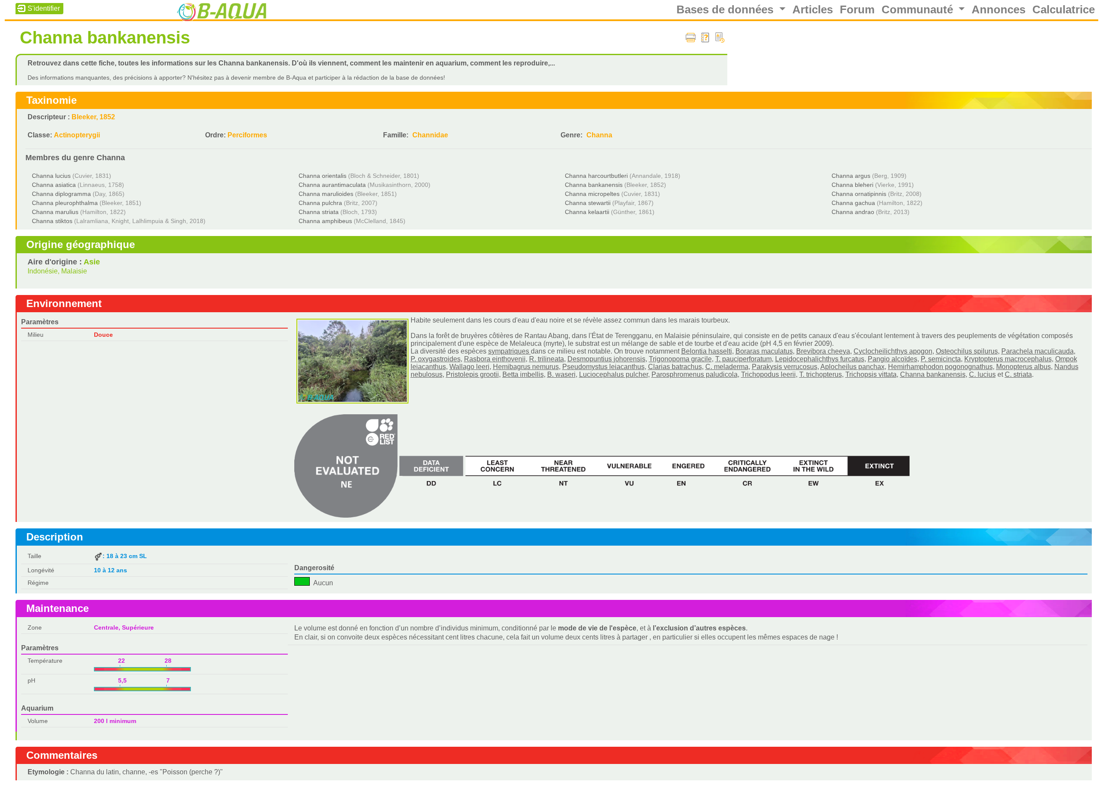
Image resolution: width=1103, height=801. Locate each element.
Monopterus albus (1023, 366)
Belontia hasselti (706, 351)
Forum (857, 9)
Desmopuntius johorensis (606, 359)
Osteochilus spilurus (967, 351)
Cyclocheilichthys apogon (893, 351)
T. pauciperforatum (743, 359)
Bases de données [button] (726, 9)
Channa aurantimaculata (332, 184)
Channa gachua (853, 202)
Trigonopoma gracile (680, 359)
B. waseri (561, 374)
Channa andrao (853, 211)
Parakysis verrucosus (784, 366)
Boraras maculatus (764, 351)
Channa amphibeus (325, 220)
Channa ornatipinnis (859, 193)
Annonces (998, 9)
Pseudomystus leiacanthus (603, 366)
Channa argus (851, 175)
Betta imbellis (523, 374)
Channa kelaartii (587, 211)
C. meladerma (726, 366)
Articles (812, 9)
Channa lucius (51, 175)
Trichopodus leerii (768, 374)
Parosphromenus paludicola (694, 374)
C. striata (1018, 374)
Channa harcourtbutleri (596, 175)
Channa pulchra (320, 202)
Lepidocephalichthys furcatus (819, 359)
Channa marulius (55, 211)
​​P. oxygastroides (436, 359)
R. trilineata (546, 359)
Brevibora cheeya (823, 351)
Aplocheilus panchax (852, 366)
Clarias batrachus (675, 366)
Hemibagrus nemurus (526, 366)
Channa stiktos (52, 220)
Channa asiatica (54, 184)
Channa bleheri (852, 184)
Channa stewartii (588, 202)
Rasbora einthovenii (495, 359)
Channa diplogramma (61, 193)
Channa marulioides (326, 193)
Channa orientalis (322, 175)
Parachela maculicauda (1037, 351)
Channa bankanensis (594, 184)
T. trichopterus (820, 374)
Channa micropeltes (592, 193)
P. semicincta (941, 359)
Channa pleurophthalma (65, 202)
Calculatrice (1063, 9)
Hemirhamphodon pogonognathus (940, 366)
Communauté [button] (919, 9)
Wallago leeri (469, 366)
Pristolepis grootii (472, 374)
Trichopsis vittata (871, 374)
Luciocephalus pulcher (613, 374)
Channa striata (319, 211)
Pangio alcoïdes (892, 359)
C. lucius (982, 374)
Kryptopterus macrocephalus (1008, 359)
